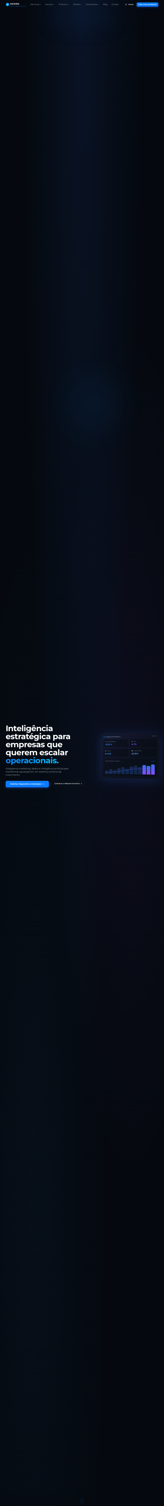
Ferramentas (91, 4)
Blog (105, 4)
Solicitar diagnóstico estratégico (26, 784)
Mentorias (34, 4)
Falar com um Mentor (147, 4)
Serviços (49, 4)
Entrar (131, 4)
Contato (115, 4)
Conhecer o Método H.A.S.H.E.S (67, 784)
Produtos (63, 4)
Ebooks (76, 4)
